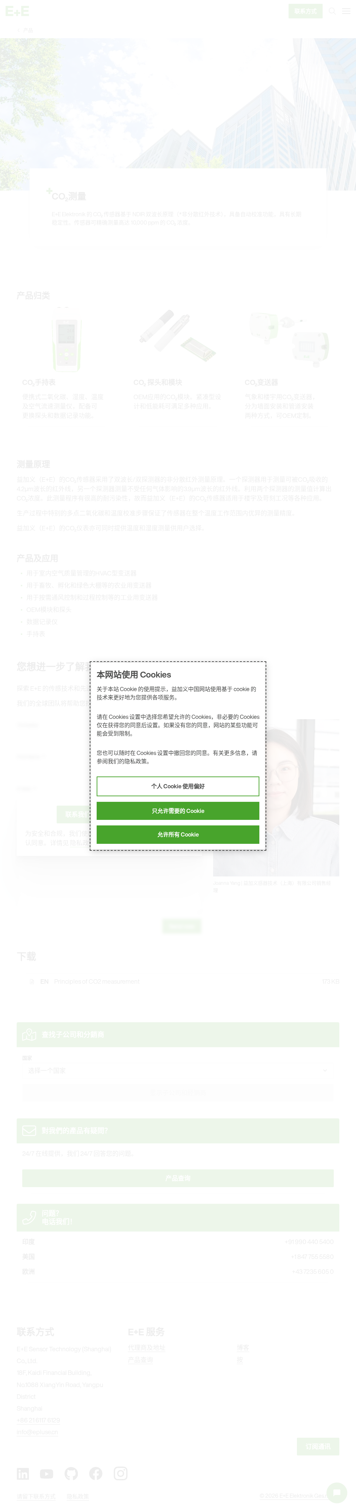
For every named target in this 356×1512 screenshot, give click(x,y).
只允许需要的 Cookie (178, 811)
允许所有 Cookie (178, 834)
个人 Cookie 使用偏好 (178, 786)
